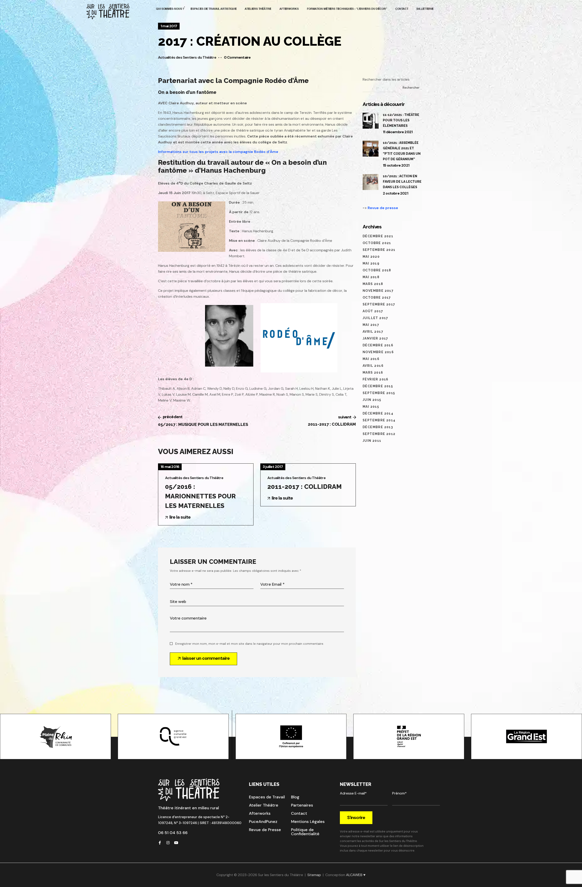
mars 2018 (373, 284)
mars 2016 (373, 372)
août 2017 (373, 311)
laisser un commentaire (206, 658)
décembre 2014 (378, 413)
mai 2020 (371, 256)
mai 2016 (371, 359)
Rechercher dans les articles (386, 79)
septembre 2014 (379, 420)
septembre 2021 (379, 250)
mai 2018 (371, 277)
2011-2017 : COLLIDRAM (304, 486)
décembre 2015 (378, 386)
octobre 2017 (377, 297)
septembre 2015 (379, 393)
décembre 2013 (378, 427)
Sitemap (314, 874)
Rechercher (411, 87)
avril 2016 (373, 365)
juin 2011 (372, 440)
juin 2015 (372, 400)
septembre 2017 (379, 304)
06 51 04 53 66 (173, 832)
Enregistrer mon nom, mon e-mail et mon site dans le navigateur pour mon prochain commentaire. (249, 644)
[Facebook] (160, 843)
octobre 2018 (377, 270)
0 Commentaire (237, 57)
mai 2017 (371, 325)
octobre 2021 (377, 243)
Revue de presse (383, 207)
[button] (267, 797)
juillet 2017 (375, 318)
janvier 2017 (375, 338)
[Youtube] (176, 843)
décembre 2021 (378, 236)
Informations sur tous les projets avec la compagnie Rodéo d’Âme (218, 151)
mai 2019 (371, 263)
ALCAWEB (354, 874)
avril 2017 (373, 331)
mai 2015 (371, 406)
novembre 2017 (378, 290)
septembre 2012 (379, 434)
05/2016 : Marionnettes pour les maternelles (200, 496)
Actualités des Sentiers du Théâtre (187, 57)
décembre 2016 (378, 345)
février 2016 (376, 379)
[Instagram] (168, 843)
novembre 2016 (378, 352)
